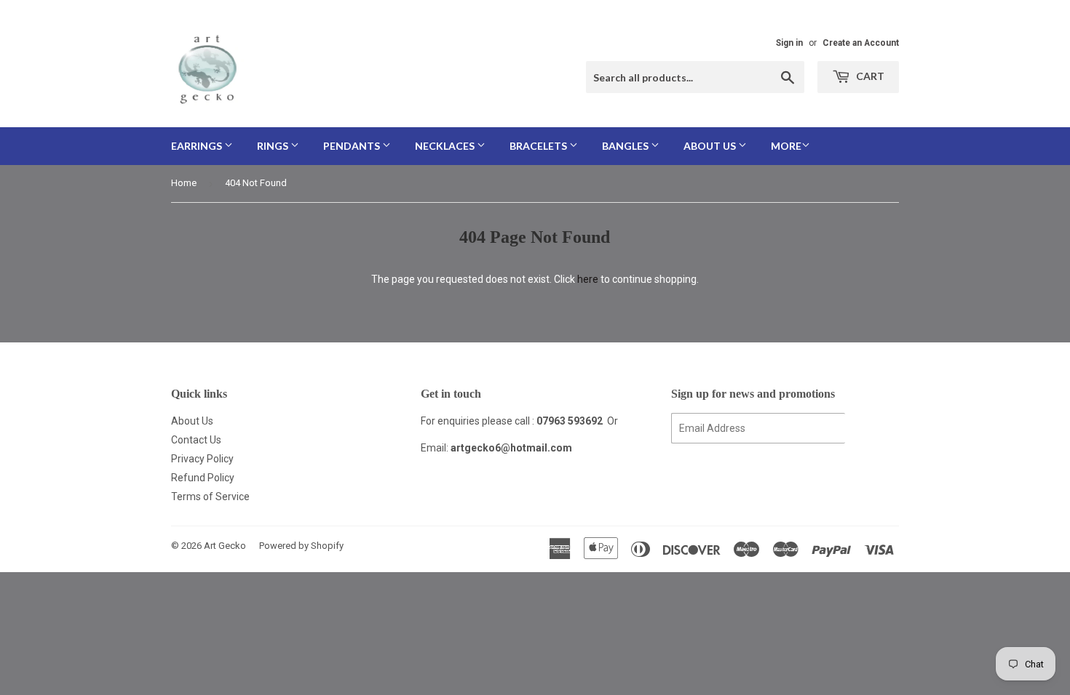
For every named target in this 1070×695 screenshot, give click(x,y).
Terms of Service (210, 496)
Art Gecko (225, 545)
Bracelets (539, 146)
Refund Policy (202, 477)
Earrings (197, 146)
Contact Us (196, 440)
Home (184, 182)
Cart (869, 76)
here (587, 279)
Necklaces (446, 146)
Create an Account (861, 43)
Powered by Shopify (301, 545)
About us (710, 146)
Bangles (626, 146)
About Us (192, 421)
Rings (273, 146)
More (786, 146)
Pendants (352, 146)
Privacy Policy (202, 459)
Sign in (789, 43)
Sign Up (872, 428)
